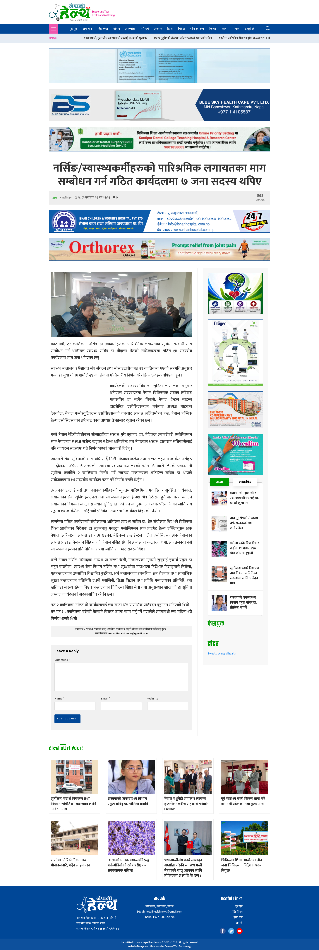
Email (105, 698)
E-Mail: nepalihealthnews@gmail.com (159, 911)
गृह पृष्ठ (73, 28)
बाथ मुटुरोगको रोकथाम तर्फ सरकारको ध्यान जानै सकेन (104, 38)
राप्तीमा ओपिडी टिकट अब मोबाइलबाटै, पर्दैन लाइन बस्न (70, 862)
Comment (62, 659)
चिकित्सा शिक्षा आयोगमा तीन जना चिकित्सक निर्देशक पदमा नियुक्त (242, 865)
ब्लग (224, 28)
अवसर (158, 28)
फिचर (212, 28)
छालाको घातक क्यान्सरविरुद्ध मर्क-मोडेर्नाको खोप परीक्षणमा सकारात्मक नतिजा (128, 865)
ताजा (219, 482)
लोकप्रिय (245, 482)
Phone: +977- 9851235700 (159, 917)
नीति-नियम (237, 912)
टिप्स (170, 28)
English (250, 28)
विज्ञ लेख (102, 28)
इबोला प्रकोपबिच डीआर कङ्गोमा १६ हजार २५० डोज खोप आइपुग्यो (173, 38)
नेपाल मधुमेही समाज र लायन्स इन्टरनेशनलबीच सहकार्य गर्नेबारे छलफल (186, 804)
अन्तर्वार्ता (130, 28)
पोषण (116, 28)
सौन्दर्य (145, 28)
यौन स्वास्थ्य (197, 28)
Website (152, 698)
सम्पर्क (235, 28)
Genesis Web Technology (177, 946)
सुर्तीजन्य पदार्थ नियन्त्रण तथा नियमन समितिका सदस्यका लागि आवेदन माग (252, 38)
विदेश (181, 28)
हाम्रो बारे (238, 917)
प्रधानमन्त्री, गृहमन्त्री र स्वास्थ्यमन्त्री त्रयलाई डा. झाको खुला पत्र (244, 498)
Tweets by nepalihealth (222, 653)
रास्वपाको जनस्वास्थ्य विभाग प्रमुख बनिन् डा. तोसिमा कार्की (243, 602)
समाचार (87, 28)
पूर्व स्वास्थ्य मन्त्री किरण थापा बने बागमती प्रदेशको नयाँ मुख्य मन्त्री (243, 801)
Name (59, 698)
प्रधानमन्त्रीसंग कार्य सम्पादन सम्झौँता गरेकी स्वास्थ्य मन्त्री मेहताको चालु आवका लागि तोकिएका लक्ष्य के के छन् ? (183, 868)
